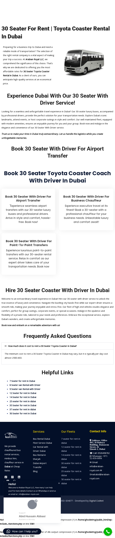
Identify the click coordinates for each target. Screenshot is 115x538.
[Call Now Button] (108, 532)
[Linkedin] (19, 477)
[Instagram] (12, 477)
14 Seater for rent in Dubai (23, 397)
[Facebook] (5, 477)
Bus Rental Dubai (41, 438)
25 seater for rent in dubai (23, 401)
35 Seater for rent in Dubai (23, 405)
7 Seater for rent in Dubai (22, 380)
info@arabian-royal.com (29, 494)
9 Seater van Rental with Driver (25, 388)
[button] (57, 346)
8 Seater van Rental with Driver (25, 384)
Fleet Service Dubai (42, 442)
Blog (35, 471)
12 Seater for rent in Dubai (23, 393)
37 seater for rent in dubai (23, 409)
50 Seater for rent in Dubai (23, 413)
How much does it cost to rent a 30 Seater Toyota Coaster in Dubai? (42, 345)
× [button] (59, 483)
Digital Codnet (96, 500)
